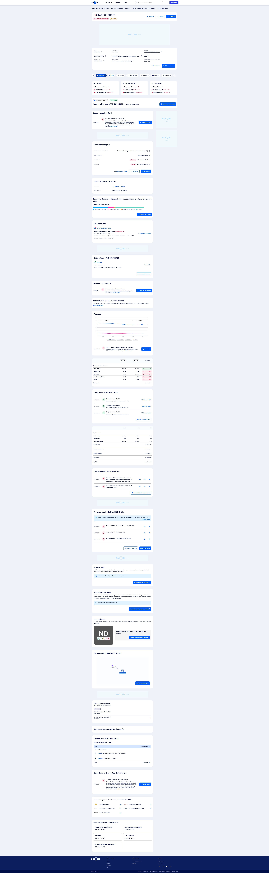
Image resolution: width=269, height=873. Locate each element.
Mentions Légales (175, 871)
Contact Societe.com (136, 861)
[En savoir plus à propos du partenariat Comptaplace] (120, 813)
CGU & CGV (145, 871)
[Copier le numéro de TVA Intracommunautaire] (104, 60)
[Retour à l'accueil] (95, 859)
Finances (156, 75)
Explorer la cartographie (142, 683)
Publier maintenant (145, 548)
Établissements (133, 75)
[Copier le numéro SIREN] (102, 51)
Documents (168, 75)
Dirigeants (145, 75)
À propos (139, 871)
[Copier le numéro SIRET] (105, 56)
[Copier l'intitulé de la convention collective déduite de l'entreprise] (149, 151)
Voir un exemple (113, 126)
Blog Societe (160, 861)
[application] (123, 327)
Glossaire (134, 863)
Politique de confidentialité (164, 871)
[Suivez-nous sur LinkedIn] (159, 866)
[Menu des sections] (93, 75)
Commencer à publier (146, 519)
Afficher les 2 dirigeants (144, 274)
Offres (125, 2)
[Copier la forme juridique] (133, 60)
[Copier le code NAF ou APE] (141, 56)
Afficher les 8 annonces (131, 548)
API (107, 867)
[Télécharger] (149, 479)
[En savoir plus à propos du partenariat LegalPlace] (120, 804)
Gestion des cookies (153, 871)
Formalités (117, 2)
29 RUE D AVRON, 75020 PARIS (152, 52)
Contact (122, 75)
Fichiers (108, 863)
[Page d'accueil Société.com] (94, 2)
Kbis (113, 75)
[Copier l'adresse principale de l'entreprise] (161, 51)
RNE (149, 61)
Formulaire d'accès (98, 305)
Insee (145, 61)
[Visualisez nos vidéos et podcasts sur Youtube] (167, 866)
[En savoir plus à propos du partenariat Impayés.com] (150, 804)
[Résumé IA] (140, 479)
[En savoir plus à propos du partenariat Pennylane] (150, 808)
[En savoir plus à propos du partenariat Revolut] (120, 808)
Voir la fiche (148, 265)
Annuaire (108, 865)
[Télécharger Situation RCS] (149, 164)
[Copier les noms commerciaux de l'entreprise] (149, 155)
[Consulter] (144, 479)
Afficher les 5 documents (143, 419)
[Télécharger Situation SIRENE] (149, 160)
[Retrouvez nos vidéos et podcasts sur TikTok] (170, 866)
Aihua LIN (146, 56)
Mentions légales (155, 65)
